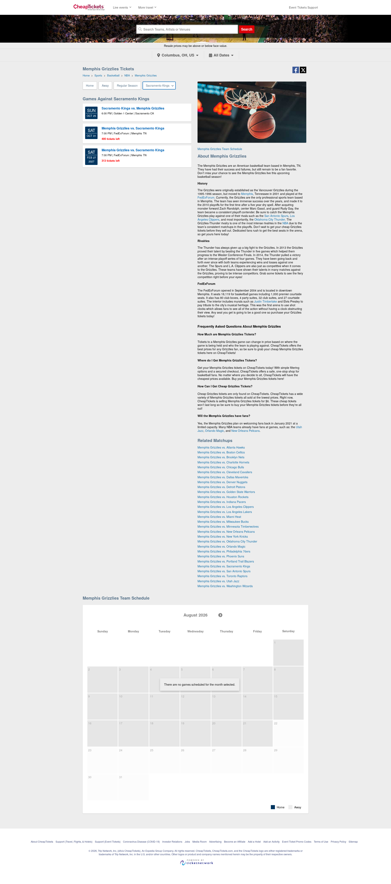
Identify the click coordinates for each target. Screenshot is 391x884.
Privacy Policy (338, 841)
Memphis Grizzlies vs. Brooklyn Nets (221, 457)
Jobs (187, 841)
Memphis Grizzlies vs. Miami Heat (219, 517)
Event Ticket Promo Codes (296, 841)
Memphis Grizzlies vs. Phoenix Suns (221, 556)
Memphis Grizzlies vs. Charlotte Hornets (223, 462)
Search (246, 29)
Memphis (247, 194)
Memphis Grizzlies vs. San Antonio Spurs (224, 571)
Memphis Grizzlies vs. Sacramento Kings (224, 566)
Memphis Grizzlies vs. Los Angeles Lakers (225, 512)
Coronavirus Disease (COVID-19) (141, 841)
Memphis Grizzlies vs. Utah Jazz (218, 581)
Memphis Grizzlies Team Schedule (220, 149)
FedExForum (206, 197)
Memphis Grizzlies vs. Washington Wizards (225, 586)
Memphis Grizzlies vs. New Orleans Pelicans (226, 531)
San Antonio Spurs (276, 216)
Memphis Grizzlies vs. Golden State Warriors (226, 492)
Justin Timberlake (265, 301)
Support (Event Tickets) (108, 841)
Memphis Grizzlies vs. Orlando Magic (221, 546)
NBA (285, 223)
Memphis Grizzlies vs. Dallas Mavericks (223, 477)
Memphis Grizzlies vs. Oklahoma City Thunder (227, 541)
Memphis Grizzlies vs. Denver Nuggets (222, 482)
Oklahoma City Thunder (269, 219)
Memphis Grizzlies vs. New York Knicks (223, 536)
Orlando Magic (214, 431)
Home (90, 85)
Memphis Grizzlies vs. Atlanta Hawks (221, 447)
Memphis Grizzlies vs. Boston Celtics (221, 452)
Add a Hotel (254, 841)
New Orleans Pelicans (245, 431)
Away (105, 85)
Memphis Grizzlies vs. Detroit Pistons (221, 487)
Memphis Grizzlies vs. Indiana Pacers (222, 502)
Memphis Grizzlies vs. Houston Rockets (223, 497)
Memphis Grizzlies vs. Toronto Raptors (222, 576)
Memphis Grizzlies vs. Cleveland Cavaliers (225, 472)
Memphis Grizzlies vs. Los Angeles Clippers (226, 507)
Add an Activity (271, 841)
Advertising (215, 841)
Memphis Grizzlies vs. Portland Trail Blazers (226, 561)
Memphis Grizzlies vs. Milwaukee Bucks (223, 521)
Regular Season (127, 85)
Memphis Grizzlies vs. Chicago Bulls (221, 467)
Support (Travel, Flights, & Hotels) (74, 841)
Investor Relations (172, 841)
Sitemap (353, 841)
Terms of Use (321, 841)
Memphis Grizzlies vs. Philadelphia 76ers (224, 551)
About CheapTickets (42, 841)
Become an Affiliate (234, 841)
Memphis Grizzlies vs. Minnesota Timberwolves (228, 526)
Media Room (199, 841)
